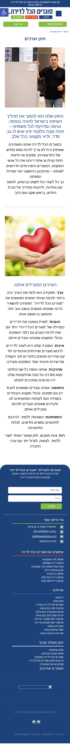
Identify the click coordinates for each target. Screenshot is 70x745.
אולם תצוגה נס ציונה (52, 653)
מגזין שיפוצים (56, 650)
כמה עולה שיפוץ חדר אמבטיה (47, 566)
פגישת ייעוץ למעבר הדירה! (49, 619)
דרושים (59, 597)
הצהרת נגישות (55, 626)
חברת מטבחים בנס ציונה (49, 615)
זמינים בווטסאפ (47, 541)
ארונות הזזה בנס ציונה (51, 608)
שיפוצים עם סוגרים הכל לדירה (42, 552)
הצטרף (51, 506)
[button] (4, 12)
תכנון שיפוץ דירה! (54, 570)
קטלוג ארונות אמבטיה (51, 664)
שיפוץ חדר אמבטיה (52, 559)
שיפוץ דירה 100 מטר (52, 581)
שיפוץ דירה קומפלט (52, 563)
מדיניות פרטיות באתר (51, 633)
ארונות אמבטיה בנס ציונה (49, 611)
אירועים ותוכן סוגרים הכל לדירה (46, 660)
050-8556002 (41, 531)
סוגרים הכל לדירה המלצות (49, 657)
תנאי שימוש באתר (53, 629)
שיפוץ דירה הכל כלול (52, 577)
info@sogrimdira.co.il (44, 536)
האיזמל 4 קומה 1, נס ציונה (42, 526)
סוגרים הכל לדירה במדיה (49, 604)
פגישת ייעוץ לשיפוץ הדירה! (49, 622)
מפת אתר (58, 601)
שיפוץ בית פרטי (55, 573)
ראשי (65, 31)
